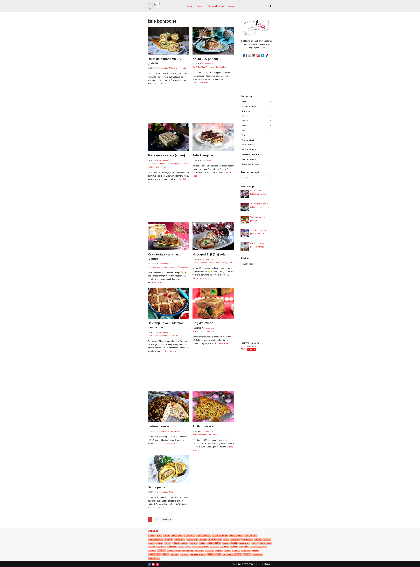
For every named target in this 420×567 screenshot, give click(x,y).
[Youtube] (153, 564)
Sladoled (199, 550)
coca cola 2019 (236, 535)
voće (218, 554)
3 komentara (163, 160)
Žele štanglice (202, 155)
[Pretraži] (270, 6)
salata (171, 550)
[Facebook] (149, 564)
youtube (227, 554)
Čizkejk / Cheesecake (200, 263)
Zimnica (246, 554)
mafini (225, 543)
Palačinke (153, 547)
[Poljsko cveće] (213, 303)
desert (168, 539)
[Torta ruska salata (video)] (168, 137)
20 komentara (163, 431)
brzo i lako (176, 535)
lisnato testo (214, 543)
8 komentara (208, 64)
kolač (176, 543)
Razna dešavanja (165, 335)
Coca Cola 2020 (251, 535)
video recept (198, 554)
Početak (190, 6)
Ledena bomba (158, 426)
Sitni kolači (207, 160)
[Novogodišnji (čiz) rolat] (213, 236)
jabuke (258, 539)
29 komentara (208, 328)
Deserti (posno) (198, 331)
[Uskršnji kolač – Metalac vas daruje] (168, 303)
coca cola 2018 (220, 535)
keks (151, 543)
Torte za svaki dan (213, 67)
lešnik (202, 543)
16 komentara (164, 264)
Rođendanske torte (158, 164)
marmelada (244, 543)
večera (174, 554)
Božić (159, 535)
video (184, 554)
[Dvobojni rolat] (168, 469)
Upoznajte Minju (216, 6)
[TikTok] (165, 564)
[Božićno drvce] (213, 406)
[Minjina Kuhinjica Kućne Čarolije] (154, 6)
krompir (194, 543)
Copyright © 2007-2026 (243, 564)
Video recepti (181, 68)
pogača (205, 547)
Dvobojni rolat (158, 487)
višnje (210, 554)
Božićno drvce (203, 426)
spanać (219, 550)
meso (254, 543)
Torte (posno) (157, 267)
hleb (226, 539)
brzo (167, 535)
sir (178, 550)
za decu (238, 554)
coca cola (189, 535)
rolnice (152, 550)
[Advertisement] (168, 104)
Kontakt (230, 6)
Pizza (188, 547)
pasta (163, 547)
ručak (162, 550)
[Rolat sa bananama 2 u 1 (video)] (168, 41)
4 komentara (208, 259)
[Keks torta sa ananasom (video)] (168, 236)
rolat (264, 547)
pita (181, 547)
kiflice (159, 543)
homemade (235, 539)
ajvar (152, 535)
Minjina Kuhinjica (262, 564)
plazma (195, 547)
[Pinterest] (161, 564)
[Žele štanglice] (213, 137)
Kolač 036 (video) (205, 59)
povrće (234, 547)
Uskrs (175, 335)
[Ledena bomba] (168, 406)
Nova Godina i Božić (218, 263)
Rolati (172, 68)
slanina (210, 550)
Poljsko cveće (202, 323)
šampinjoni (154, 558)
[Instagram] (157, 564)
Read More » (160, 84)
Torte (203, 67)
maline (234, 543)
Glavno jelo (215, 539)
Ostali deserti (153, 335)
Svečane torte (171, 164)
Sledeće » (166, 519)
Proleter (255, 547)
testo (228, 550)
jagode (267, 539)
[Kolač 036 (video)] (213, 41)
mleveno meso (265, 543)
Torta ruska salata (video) (166, 155)
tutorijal (246, 550)
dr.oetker (192, 539)
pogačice (215, 547)
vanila (165, 554)
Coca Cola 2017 (203, 535)
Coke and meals (156, 539)
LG (199, 67)
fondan (203, 539)
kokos (168, 543)
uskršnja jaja (155, 554)
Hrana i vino (247, 539)
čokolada (257, 554)
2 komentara (163, 68)
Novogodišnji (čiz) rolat (209, 254)
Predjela (244, 547)
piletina (172, 547)
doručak (180, 539)
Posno (225, 547)
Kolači (194, 67)
